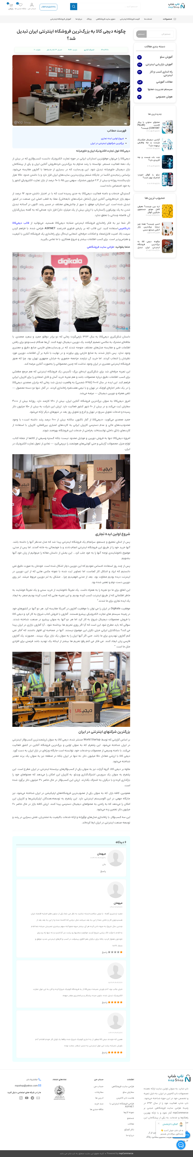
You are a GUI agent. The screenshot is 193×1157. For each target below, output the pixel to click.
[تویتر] (38, 1098)
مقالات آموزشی (164, 82)
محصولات (167, 19)
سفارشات (99, 1092)
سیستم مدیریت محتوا (160, 89)
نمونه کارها (128, 1112)
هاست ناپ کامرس (125, 1097)
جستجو (73, 6)
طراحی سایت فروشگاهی (100, 247)
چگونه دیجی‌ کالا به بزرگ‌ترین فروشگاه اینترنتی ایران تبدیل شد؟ (149, 246)
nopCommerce (126, 1153)
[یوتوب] (26, 1098)
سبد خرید (98, 1103)
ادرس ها (99, 1097)
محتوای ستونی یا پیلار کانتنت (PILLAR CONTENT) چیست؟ (149, 125)
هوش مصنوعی (164, 96)
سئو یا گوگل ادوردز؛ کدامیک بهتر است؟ (149, 176)
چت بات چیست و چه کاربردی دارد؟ (149, 159)
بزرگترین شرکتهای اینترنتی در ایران (107, 143)
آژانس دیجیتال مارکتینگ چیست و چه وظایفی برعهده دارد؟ (149, 142)
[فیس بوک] (32, 1098)
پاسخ (103, 871)
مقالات (131, 1123)
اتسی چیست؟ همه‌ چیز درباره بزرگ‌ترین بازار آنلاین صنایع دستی (149, 227)
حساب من (32, 8)
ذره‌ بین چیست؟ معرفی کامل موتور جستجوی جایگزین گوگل (149, 209)
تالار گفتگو (129, 1129)
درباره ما (130, 1135)
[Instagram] (21, 1098)
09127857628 (48, 7)
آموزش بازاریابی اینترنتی (159, 64)
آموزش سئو (166, 57)
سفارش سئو (128, 1092)
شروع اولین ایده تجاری (112, 138)
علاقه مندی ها (96, 1109)
